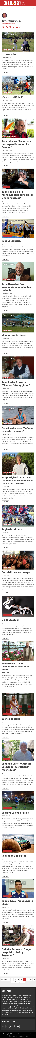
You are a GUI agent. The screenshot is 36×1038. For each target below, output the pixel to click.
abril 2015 (6, 722)
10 (15, 979)
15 (30, 979)
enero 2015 (6, 907)
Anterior (4, 979)
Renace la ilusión (18, 228)
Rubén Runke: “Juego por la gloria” (18, 888)
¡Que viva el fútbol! (18, 85)
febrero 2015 (6, 859)
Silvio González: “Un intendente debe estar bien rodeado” (18, 271)
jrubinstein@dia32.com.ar (8, 23)
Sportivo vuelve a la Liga (18, 800)
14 (27, 979)
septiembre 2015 (7, 293)
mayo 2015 (6, 623)
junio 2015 (6, 575)
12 (21, 979)
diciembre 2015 (7, 57)
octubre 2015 (7, 201)
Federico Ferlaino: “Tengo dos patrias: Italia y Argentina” (18, 935)
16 (34, 979)
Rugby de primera (18, 516)
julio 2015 (6, 486)
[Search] (33, 8)
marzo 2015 (6, 816)
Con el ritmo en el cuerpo (18, 560)
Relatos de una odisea (18, 843)
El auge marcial (18, 606)
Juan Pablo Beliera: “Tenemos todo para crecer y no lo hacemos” (18, 179)
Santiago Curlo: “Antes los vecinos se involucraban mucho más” (18, 750)
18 (15, 982)
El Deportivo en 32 (7, 49)
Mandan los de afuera (18, 323)
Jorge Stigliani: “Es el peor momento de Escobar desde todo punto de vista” (18, 464)
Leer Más (5, 72)
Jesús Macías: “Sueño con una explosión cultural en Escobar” (18, 128)
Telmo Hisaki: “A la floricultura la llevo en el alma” (18, 651)
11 (18, 979)
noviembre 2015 (7, 100)
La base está (18, 42)
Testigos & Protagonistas (9, 136)
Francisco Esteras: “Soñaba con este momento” (18, 415)
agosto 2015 (7, 388)
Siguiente (21, 982)
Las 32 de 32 (6, 187)
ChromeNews (12, 1036)
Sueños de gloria (18, 704)
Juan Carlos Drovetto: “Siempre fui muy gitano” (18, 367)
